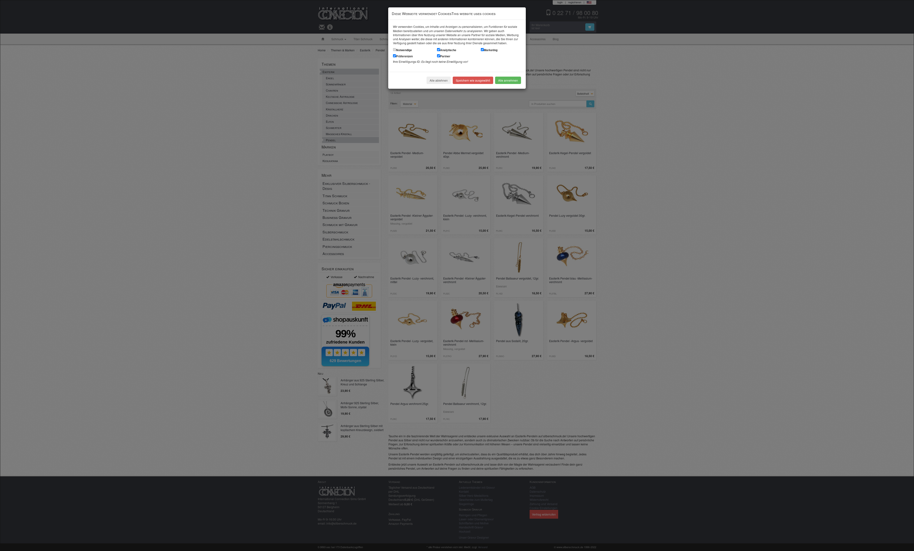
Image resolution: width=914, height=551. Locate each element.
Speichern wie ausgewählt (473, 80)
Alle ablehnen (439, 80)
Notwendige (404, 50)
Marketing (490, 50)
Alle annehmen (508, 80)
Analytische (448, 50)
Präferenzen (404, 56)
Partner (445, 56)
